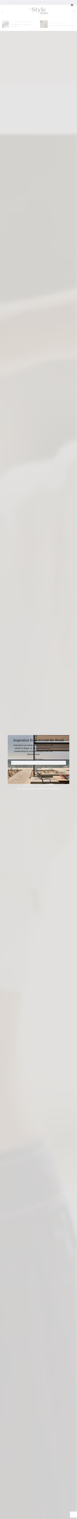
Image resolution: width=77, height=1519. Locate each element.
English (39, 773)
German (39, 770)
